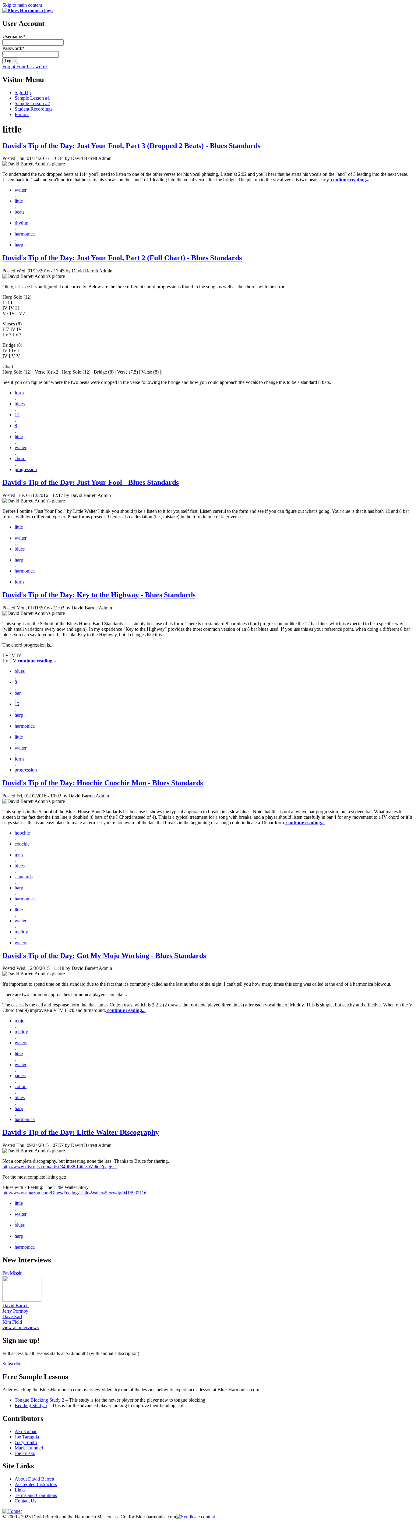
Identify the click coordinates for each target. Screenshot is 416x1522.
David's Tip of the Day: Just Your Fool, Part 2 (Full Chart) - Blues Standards (122, 258)
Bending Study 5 (31, 1405)
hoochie (22, 833)
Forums (22, 114)
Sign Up (23, 92)
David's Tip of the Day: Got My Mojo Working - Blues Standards (104, 956)
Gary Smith (26, 1442)
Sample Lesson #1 (32, 98)
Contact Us (25, 1500)
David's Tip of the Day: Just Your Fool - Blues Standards (90, 482)
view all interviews (20, 1327)
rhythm (21, 222)
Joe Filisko (25, 1453)
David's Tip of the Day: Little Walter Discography (80, 1132)
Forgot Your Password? (25, 66)
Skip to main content (22, 5)
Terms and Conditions (36, 1495)
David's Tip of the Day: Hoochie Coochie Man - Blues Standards (102, 783)
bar (18, 693)
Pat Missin (12, 1272)
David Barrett (15, 1305)
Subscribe (11, 1363)
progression (26, 469)
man (19, 854)
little (19, 201)
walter (20, 190)
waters (21, 942)
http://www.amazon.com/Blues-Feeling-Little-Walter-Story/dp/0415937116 (74, 1192)
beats (19, 212)
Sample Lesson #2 (32, 103)
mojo (19, 1020)
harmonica (25, 233)
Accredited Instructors (36, 1484)
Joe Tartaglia (27, 1436)
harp (19, 244)
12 (17, 414)
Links (20, 1489)
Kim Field (12, 1322)
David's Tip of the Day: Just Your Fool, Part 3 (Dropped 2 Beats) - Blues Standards (131, 146)
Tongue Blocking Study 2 (39, 1400)
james (20, 1075)
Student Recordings (33, 109)
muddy (21, 931)
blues (20, 403)
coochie (22, 843)
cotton (20, 1086)
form (19, 392)
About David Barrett (34, 1478)
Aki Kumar (26, 1431)
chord (20, 458)
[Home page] (27, 10)
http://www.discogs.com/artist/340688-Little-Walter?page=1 (59, 1166)
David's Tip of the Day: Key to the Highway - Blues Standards (99, 595)
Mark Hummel (29, 1447)
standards (24, 876)
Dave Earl (12, 1316)
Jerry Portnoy (15, 1311)
